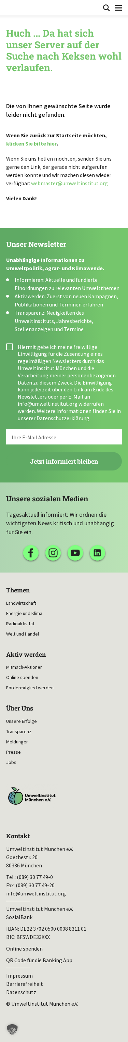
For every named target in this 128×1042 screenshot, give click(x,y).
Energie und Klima (24, 613)
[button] (12, 1029)
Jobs (11, 762)
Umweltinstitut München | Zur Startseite (10, 7)
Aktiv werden (26, 654)
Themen (18, 590)
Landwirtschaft (21, 603)
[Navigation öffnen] (118, 7)
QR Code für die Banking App (39, 960)
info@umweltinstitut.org (47, 403)
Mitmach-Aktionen (24, 667)
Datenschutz (21, 992)
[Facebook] (31, 553)
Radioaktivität (20, 623)
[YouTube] (75, 553)
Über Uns (19, 708)
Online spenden (22, 677)
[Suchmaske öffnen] (106, 7)
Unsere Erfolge (21, 721)
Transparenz (18, 731)
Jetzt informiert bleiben (64, 461)
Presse (13, 752)
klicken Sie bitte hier (31, 143)
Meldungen (17, 741)
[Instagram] (53, 553)
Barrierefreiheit (24, 983)
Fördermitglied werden (30, 687)
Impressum (19, 975)
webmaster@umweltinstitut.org (69, 183)
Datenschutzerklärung (63, 418)
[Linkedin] (97, 553)
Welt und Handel (22, 633)
